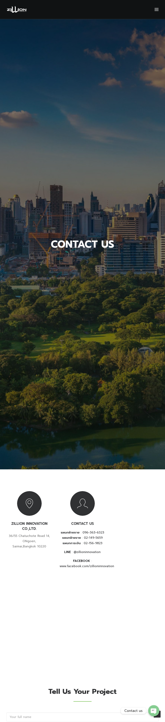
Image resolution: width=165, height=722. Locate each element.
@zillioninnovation (87, 552)
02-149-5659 (93, 538)
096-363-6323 (93, 532)
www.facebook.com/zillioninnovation (87, 566)
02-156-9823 (93, 543)
